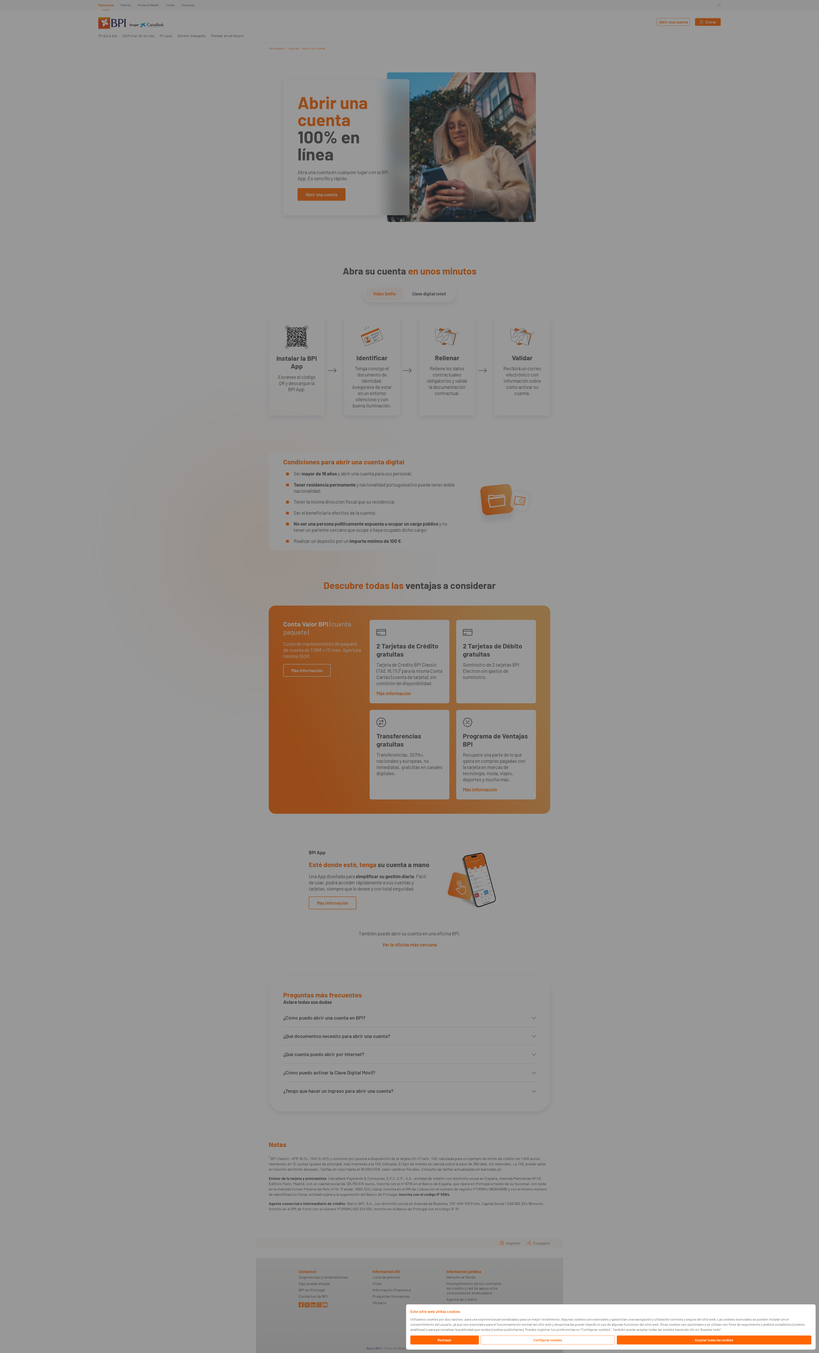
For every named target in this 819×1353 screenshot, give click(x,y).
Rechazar (445, 1340)
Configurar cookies (547, 1340)
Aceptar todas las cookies (714, 1340)
